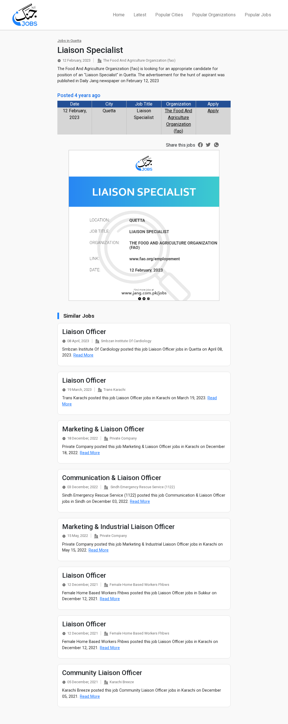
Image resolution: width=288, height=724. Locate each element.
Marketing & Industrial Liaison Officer (118, 527)
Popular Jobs (258, 14)
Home (119, 14)
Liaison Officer (84, 332)
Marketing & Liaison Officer (103, 429)
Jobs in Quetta (69, 41)
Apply (213, 110)
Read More (83, 355)
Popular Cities (169, 14)
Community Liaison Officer (102, 673)
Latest (140, 14)
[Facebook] (200, 144)
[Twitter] (208, 144)
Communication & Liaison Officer (111, 478)
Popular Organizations (214, 14)
